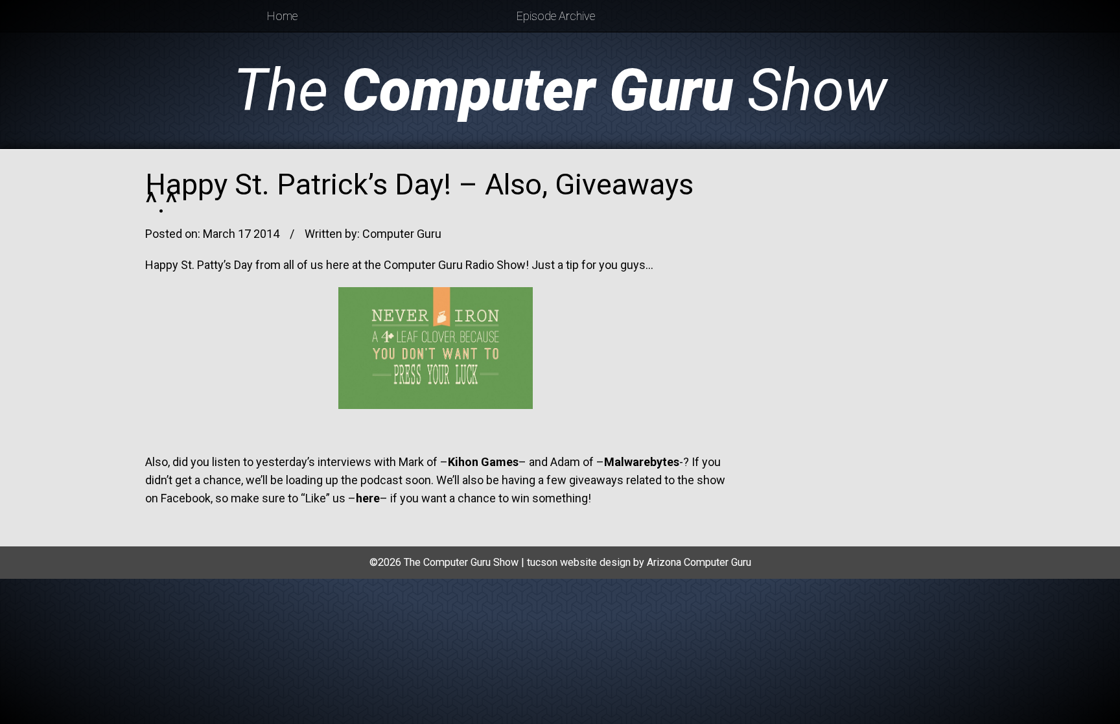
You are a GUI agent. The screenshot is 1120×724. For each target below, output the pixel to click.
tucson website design (579, 562)
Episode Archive (556, 16)
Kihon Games (483, 462)
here (368, 498)
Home (282, 16)
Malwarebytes (641, 462)
